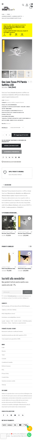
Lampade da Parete (19, 102)
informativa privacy (12, 296)
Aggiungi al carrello (22, 135)
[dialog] (17, 374)
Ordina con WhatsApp (11, 145)
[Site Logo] (8, 8)
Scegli (13, 218)
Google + (12, 157)
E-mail (19, 157)
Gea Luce (8, 123)
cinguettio (6, 157)
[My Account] (26, 5)
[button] (3, 4)
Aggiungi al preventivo (11, 152)
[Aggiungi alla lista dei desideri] (15, 232)
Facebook (3, 157)
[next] (31, 82)
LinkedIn (9, 157)
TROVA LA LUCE (17, 378)
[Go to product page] (9, 222)
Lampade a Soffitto (11, 102)
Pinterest (15, 157)
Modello (4, 127)
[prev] (28, 82)
